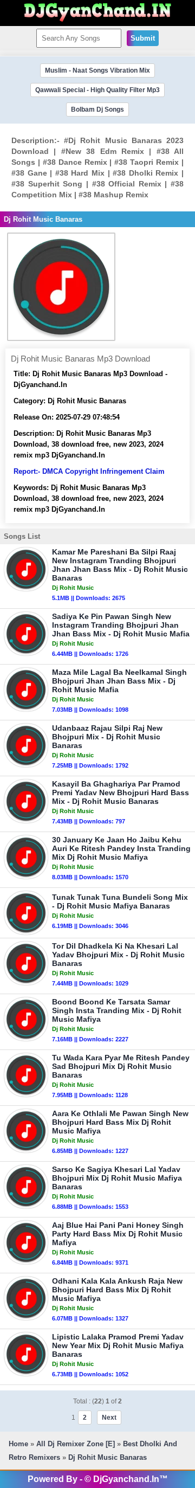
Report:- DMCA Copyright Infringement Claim (89, 471)
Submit (143, 38)
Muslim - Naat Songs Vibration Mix (97, 70)
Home (18, 1444)
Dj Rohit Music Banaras (107, 1457)
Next (109, 1417)
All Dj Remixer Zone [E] (75, 1444)
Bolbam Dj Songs (97, 109)
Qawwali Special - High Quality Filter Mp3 (97, 90)
